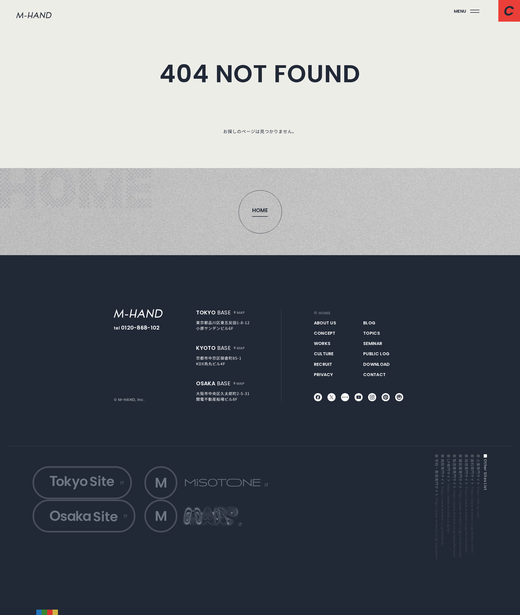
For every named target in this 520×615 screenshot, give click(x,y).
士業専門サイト (478, 489)
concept (325, 333)
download (376, 364)
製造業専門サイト (454, 508)
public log (376, 353)
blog (369, 322)
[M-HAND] (138, 313)
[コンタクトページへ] (509, 11)
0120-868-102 (140, 327)
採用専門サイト (466, 505)
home (324, 313)
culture (324, 353)
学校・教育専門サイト (436, 510)
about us (325, 322)
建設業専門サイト (460, 508)
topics (371, 333)
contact (374, 374)
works (322, 343)
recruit (323, 364)
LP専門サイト (448, 496)
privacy (323, 374)
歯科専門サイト (472, 506)
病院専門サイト (442, 502)
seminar (372, 343)
